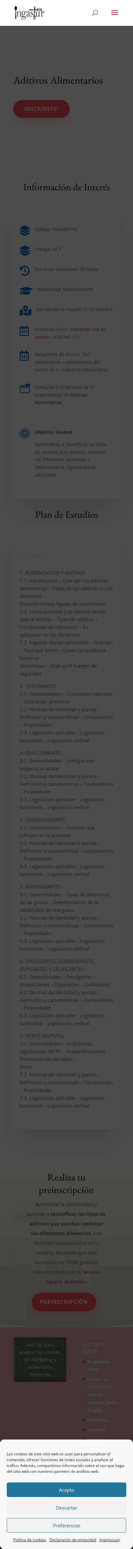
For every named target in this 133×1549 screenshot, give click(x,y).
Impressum (109, 1540)
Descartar (66, 1507)
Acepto (66, 1490)
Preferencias (66, 1525)
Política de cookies (29, 1540)
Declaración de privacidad (72, 1540)
